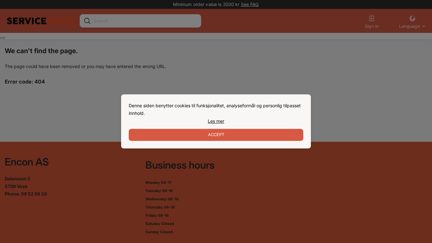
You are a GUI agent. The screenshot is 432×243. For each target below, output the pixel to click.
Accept (216, 135)
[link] (216, 121)
